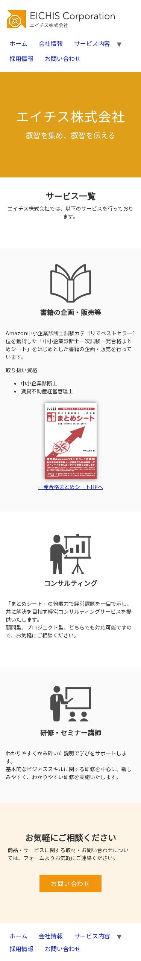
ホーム (18, 43)
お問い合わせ (63, 58)
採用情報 (21, 58)
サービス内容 (92, 43)
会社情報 (51, 43)
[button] (70, 883)
